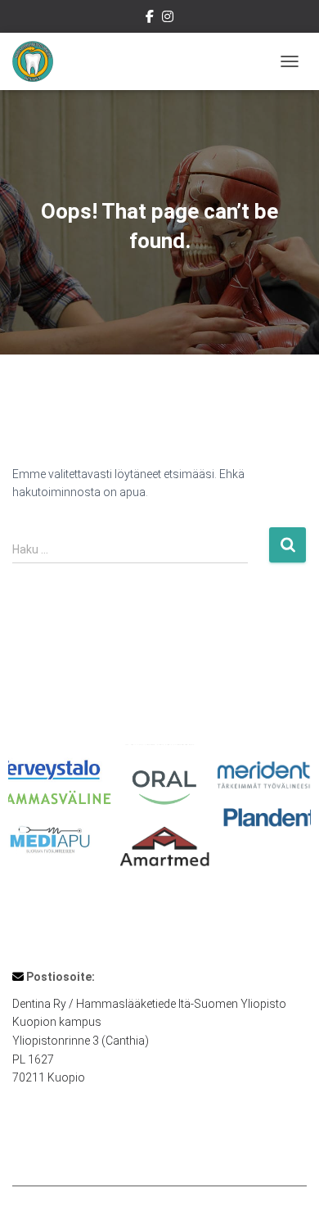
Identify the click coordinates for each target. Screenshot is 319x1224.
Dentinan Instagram (167, 19)
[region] (159, 815)
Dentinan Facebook (150, 19)
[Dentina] (38, 61)
